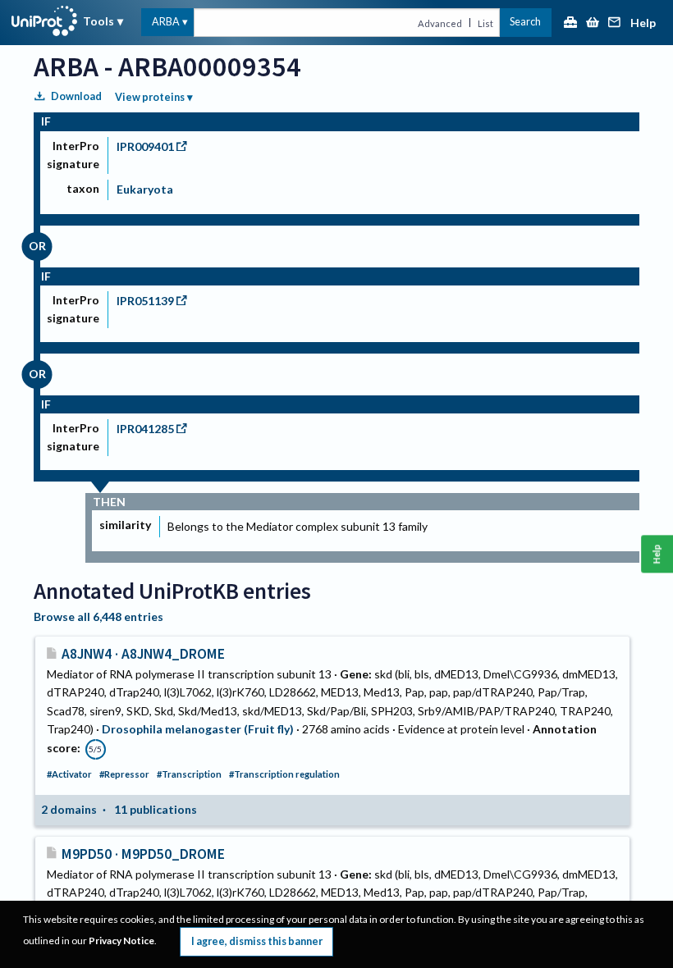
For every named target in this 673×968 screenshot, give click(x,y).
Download (76, 96)
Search (525, 22)
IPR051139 (145, 301)
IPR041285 (145, 429)
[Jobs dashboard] (570, 23)
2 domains (69, 809)
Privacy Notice (121, 940)
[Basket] (592, 23)
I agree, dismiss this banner (257, 941)
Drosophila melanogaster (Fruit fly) (198, 729)
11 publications (155, 809)
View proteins (150, 97)
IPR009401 (145, 146)
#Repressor (124, 774)
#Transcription (189, 774)
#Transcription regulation (284, 774)
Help (643, 23)
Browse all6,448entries (98, 616)
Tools (98, 21)
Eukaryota (145, 189)
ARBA (166, 22)
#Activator (69, 774)
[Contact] (614, 23)
